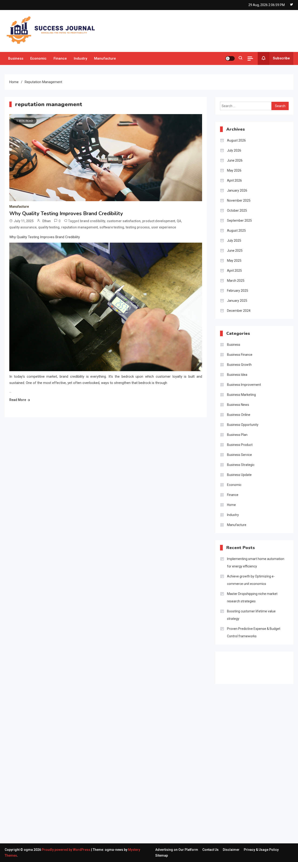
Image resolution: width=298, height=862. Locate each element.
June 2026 (235, 160)
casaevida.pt (229, 787)
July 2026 (234, 150)
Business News (238, 405)
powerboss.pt (230, 699)
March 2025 (235, 280)
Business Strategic (240, 465)
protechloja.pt (230, 724)
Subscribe (281, 58)
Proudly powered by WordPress (66, 850)
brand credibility (92, 221)
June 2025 (235, 250)
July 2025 (234, 240)
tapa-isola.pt (229, 774)
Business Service (239, 455)
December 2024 (239, 310)
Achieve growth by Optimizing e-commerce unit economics (251, 580)
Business (15, 58)
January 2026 (237, 190)
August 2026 (236, 140)
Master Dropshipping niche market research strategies (252, 597)
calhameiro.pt (230, 780)
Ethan (46, 221)
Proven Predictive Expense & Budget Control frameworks (253, 632)
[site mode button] (230, 58)
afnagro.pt (228, 705)
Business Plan (237, 435)
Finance (60, 58)
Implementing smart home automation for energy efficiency (255, 562)
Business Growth (239, 365)
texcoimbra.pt (230, 812)
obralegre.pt (229, 799)
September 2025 (239, 220)
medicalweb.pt (231, 730)
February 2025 (237, 290)
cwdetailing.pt (230, 793)
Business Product (240, 445)
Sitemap (161, 855)
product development (158, 221)
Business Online (238, 415)
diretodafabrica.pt (233, 762)
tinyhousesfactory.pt (235, 768)
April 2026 (234, 180)
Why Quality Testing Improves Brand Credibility (66, 213)
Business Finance (239, 354)
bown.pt (226, 755)
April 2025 (234, 270)
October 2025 (237, 210)
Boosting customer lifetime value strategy (251, 615)
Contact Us (210, 850)
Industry (80, 58)
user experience (163, 227)
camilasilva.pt (230, 711)
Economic (38, 58)
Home (231, 505)
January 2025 (237, 300)
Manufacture (105, 58)
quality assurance (23, 227)
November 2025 (239, 200)
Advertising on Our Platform (176, 850)
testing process (138, 227)
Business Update (239, 475)
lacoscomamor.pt (233, 743)
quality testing (49, 227)
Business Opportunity (242, 425)
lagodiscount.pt (232, 736)
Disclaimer (231, 850)
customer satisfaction (124, 221)
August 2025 (236, 230)
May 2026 (234, 170)
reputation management (79, 227)
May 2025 (234, 260)
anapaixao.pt (229, 718)
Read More (17, 400)
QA (179, 221)
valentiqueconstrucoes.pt (239, 806)
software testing (111, 227)
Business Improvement (244, 385)
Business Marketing (241, 395)
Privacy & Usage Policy (261, 850)
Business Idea (237, 375)
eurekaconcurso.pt (234, 749)
